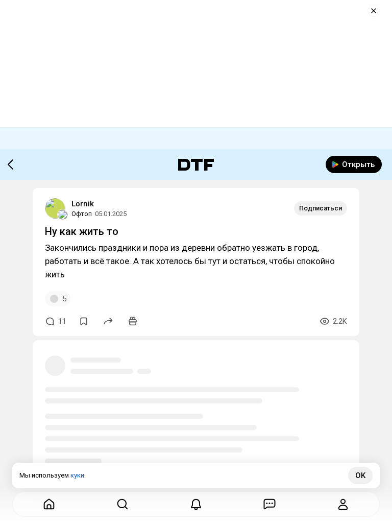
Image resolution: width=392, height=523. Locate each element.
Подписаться (320, 208)
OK (360, 475)
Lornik (82, 203)
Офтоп (81, 214)
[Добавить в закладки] (84, 321)
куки (77, 475)
